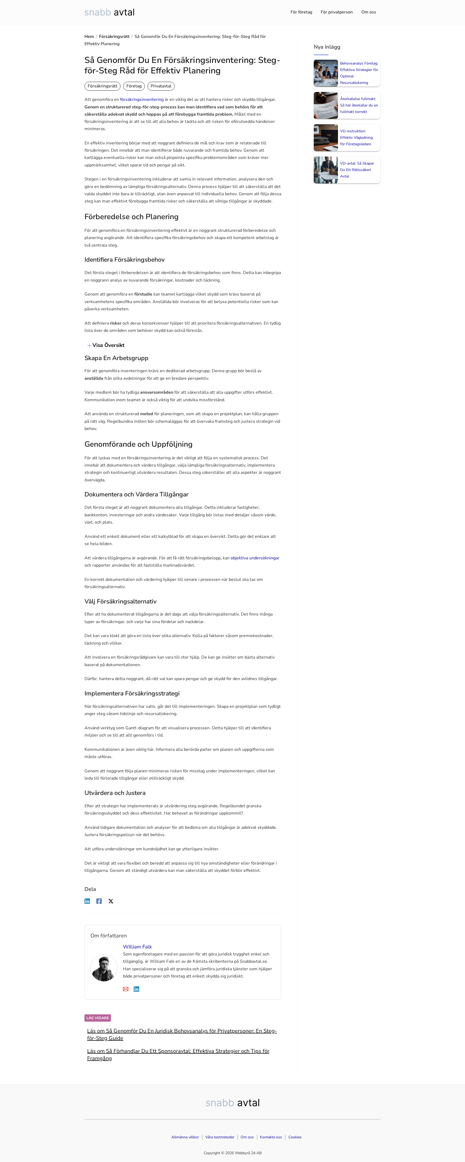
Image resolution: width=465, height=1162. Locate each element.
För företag (301, 12)
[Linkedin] (87, 901)
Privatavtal (161, 86)
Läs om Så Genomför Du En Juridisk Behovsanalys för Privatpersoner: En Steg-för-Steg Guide (182, 1034)
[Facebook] (99, 901)
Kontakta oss (271, 1137)
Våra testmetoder (219, 1137)
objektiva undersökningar (255, 558)
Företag (134, 86)
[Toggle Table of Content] (86, 345)
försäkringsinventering (142, 99)
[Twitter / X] (111, 901)
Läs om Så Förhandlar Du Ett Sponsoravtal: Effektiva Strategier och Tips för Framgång (178, 1054)
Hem (89, 37)
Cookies (295, 1137)
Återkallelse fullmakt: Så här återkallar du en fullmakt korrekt (359, 105)
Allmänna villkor (185, 1137)
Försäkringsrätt (114, 37)
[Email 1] (125, 989)
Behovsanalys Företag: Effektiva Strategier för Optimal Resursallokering (359, 73)
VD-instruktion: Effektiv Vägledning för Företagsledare (356, 138)
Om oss (368, 12)
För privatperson (337, 12)
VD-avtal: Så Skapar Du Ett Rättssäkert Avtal (357, 170)
